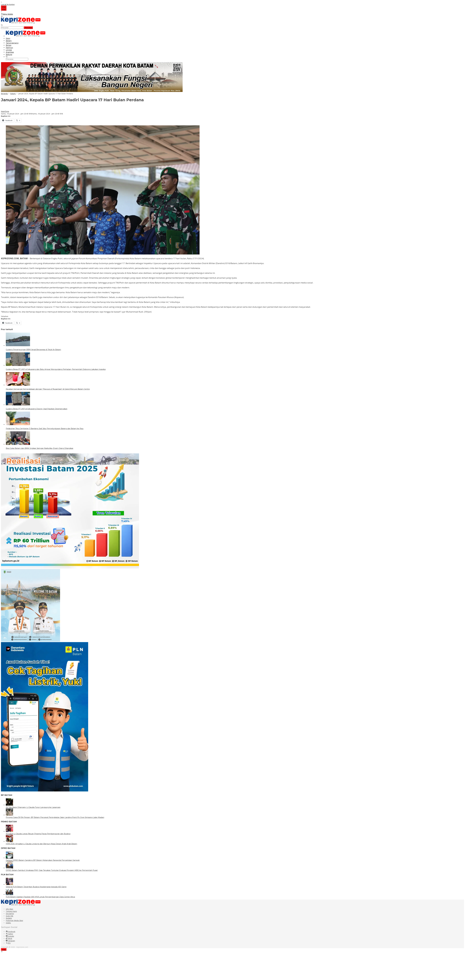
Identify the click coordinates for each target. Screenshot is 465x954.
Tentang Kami (11, 911)
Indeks (8, 923)
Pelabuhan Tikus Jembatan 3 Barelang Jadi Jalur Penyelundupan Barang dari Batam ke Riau (44, 428)
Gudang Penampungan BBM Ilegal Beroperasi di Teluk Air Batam (33, 349)
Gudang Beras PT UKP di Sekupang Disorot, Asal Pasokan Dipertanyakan (36, 409)
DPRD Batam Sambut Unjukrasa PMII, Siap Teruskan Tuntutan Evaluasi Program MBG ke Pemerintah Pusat (52, 870)
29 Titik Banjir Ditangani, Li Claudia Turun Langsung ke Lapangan (33, 807)
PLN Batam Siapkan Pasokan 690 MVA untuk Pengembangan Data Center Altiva (40, 897)
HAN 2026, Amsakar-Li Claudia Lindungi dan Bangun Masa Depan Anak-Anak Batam (41, 844)
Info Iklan (9, 909)
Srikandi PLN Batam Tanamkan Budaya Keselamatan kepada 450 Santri (36, 887)
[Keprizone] (20, 23)
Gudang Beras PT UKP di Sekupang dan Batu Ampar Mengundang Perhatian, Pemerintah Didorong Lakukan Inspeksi (56, 369)
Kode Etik (9, 916)
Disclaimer (10, 913)
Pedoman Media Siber (14, 920)
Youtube (11, 936)
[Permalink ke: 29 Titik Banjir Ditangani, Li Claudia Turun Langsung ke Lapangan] (9, 805)
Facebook (11, 931)
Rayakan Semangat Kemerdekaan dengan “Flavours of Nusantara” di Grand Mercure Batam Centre (48, 389)
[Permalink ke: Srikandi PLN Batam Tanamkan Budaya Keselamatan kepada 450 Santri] (9, 884)
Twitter (10, 934)
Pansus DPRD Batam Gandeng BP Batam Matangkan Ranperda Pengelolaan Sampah (43, 860)
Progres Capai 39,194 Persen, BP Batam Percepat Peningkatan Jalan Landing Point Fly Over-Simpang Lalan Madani (55, 817)
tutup (3, 7)
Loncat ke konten (8, 4)
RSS (9, 943)
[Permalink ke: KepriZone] (3, 109)
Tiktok (9, 938)
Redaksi (9, 918)
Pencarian (28, 28)
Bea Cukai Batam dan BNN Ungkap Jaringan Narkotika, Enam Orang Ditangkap (39, 448)
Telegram (11, 941)
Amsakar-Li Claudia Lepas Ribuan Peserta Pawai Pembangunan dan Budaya (38, 834)
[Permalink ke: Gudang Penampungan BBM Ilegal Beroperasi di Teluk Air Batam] (18, 345)
